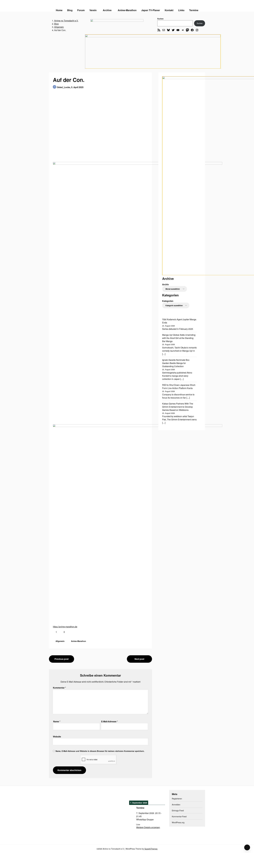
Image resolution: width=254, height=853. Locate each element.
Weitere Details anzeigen (148, 827)
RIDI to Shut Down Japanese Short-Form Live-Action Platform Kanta (179, 386)
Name (56, 721)
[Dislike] (62, 631)
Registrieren (177, 798)
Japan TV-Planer (150, 10)
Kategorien (167, 300)
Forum (81, 10)
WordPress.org (178, 822)
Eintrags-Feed (178, 810)
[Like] (54, 631)
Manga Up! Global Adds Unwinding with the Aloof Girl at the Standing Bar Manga (178, 338)
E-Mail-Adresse (109, 721)
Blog (69, 10)
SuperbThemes (150, 848)
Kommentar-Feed (179, 816)
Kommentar (59, 687)
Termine (193, 10)
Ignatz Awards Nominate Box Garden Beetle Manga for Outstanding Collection (175, 363)
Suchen (160, 18)
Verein (93, 10)
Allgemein (60, 641)
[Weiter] (161, 794)
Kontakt (169, 10)
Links (181, 10)
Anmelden (176, 804)
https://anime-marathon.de (65, 626)
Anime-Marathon (127, 10)
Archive (107, 10)
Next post (139, 658)
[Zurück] (132, 794)
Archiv (165, 284)
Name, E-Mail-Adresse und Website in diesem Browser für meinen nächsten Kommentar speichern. (100, 751)
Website (57, 736)
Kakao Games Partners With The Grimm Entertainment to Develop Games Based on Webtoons (177, 406)
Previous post (62, 658)
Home (59, 10)
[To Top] (247, 847)
